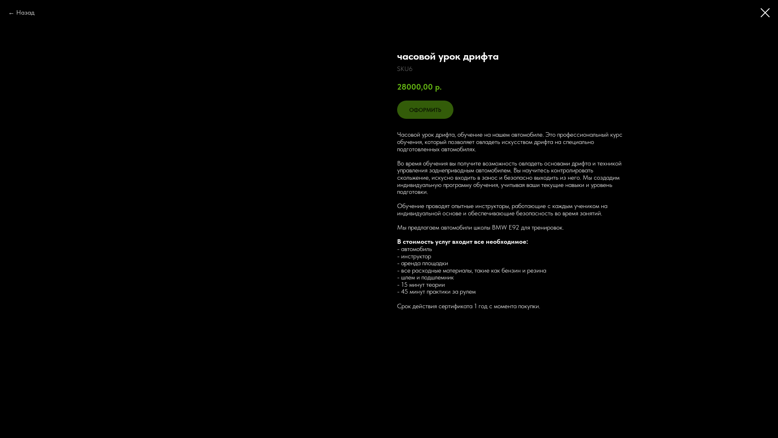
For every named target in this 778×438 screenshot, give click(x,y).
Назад (25, 12)
